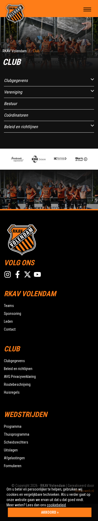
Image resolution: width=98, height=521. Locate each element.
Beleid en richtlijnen (21, 126)
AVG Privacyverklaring (20, 376)
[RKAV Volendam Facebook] (17, 274)
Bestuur (10, 103)
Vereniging (13, 92)
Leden (8, 321)
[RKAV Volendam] (15, 13)
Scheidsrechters (16, 442)
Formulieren (12, 466)
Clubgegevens (16, 80)
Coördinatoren (16, 115)
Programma (12, 426)
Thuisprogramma (16, 434)
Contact (10, 329)
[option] (17, 159)
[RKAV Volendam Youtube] (37, 274)
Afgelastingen (14, 458)
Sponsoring (12, 313)
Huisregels (12, 392)
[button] (92, 79)
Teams (9, 306)
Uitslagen (11, 450)
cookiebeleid (56, 505)
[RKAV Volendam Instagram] (7, 274)
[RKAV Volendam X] (27, 274)
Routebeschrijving (17, 384)
